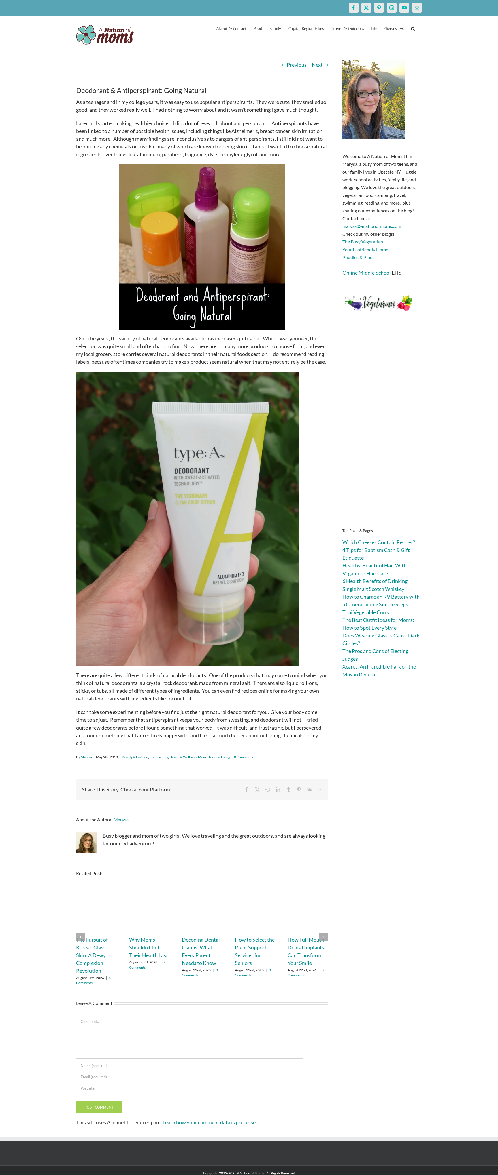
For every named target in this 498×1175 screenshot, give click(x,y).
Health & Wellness (183, 757)
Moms (202, 757)
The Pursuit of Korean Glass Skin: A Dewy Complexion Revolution (92, 955)
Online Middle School (366, 272)
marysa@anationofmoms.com (371, 226)
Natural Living (219, 757)
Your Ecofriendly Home (365, 249)
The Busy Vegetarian (362, 241)
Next (317, 65)
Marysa (86, 757)
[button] (413, 28)
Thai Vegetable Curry (366, 612)
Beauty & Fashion (135, 757)
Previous (297, 65)
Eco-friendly (159, 757)
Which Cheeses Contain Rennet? (378, 542)
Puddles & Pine (357, 257)
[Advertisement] (382, 428)
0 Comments (243, 757)
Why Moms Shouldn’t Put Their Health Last (148, 947)
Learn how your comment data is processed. (211, 1122)
